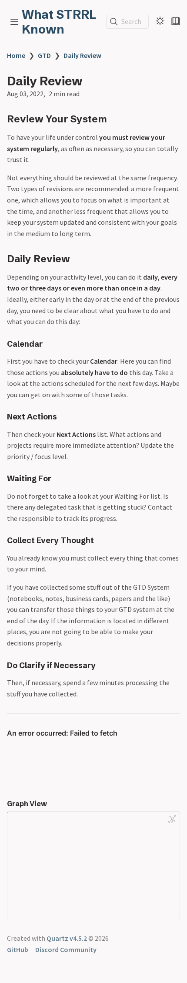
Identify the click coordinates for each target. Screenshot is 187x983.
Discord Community (66, 949)
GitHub (17, 949)
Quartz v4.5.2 (67, 938)
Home (16, 55)
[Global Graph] (172, 819)
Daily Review (82, 55)
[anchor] (115, 118)
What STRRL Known (59, 22)
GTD (44, 55)
